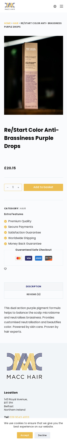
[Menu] (61, 6)
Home (7, 23)
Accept (25, 435)
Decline (42, 435)
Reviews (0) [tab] (34, 294)
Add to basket (43, 187)
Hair (15, 23)
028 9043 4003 (19, 417)
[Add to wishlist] (5, 268)
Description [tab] (33, 286)
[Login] (55, 6)
